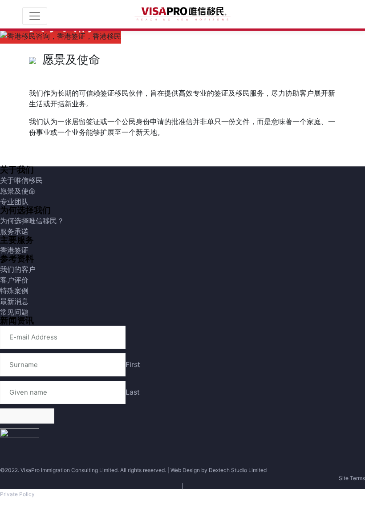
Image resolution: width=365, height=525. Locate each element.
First (133, 364)
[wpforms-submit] (27, 416)
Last (133, 392)
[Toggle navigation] (34, 16)
